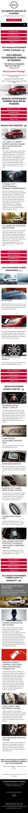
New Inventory (13, 31)
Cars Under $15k (13, 112)
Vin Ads (8, 792)
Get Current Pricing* (14, 71)
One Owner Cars (13, 258)
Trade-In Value (13, 374)
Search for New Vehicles (9, 766)
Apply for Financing (13, 370)
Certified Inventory (13, 38)
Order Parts (13, 563)
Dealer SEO (19, 792)
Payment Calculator (13, 109)
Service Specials (13, 566)
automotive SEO (22, 806)
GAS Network (10, 806)
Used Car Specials (13, 255)
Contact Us (13, 42)
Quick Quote (13, 377)
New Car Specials (13, 251)
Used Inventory (13, 35)
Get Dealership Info (13, 20)
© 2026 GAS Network (10, 805)
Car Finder (13, 116)
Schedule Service (13, 560)
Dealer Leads (13, 792)
